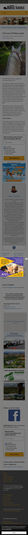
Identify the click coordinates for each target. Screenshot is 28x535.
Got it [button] (14, 532)
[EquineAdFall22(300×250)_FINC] (11, 276)
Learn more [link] (8, 529)
